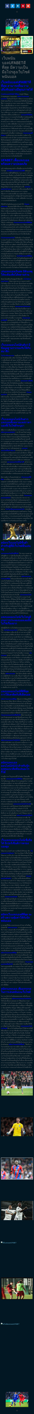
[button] (7, 6)
